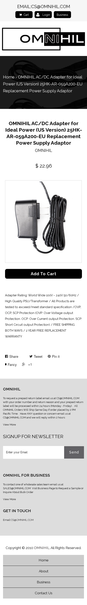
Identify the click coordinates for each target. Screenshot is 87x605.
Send (74, 452)
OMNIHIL (41, 548)
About (43, 571)
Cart (26, 14)
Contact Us (43, 593)
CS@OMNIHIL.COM (50, 6)
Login (46, 14)
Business (62, 14)
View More (9, 424)
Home (9, 77)
